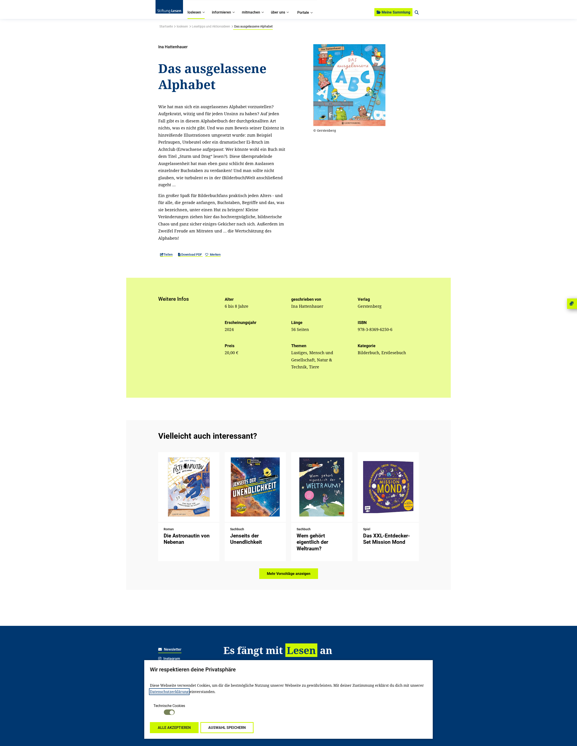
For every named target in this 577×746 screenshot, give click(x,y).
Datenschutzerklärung (169, 691)
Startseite (166, 26)
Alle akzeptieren (174, 727)
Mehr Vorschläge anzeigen (288, 574)
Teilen (168, 254)
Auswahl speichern (227, 727)
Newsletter (172, 649)
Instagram (171, 658)
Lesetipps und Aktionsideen (211, 26)
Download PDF (192, 254)
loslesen (182, 26)
